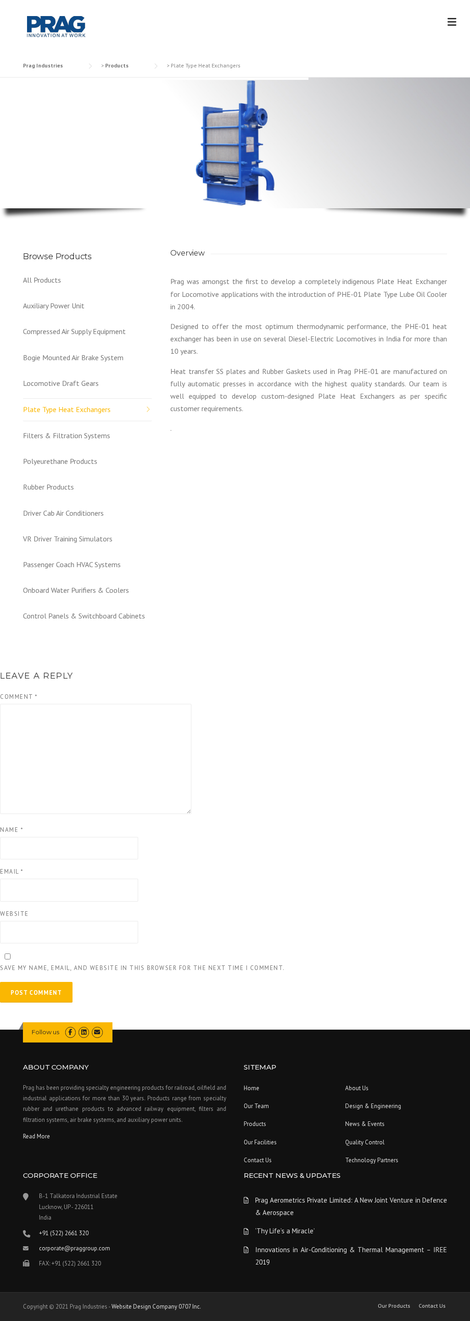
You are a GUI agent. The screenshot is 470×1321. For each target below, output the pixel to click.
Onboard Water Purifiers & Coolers (76, 590)
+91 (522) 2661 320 (64, 1233)
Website (14, 914)
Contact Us (258, 1160)
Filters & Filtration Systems (66, 435)
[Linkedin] (83, 1032)
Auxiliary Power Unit (53, 305)
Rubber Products (48, 486)
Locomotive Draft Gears (61, 383)
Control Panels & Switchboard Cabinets (84, 615)
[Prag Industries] (56, 27)
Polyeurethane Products (60, 461)
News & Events (365, 1124)
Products (255, 1124)
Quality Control (365, 1142)
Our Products (394, 1306)
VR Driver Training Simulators (67, 538)
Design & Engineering (373, 1106)
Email (12, 871)
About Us (357, 1088)
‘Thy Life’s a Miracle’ (285, 1230)
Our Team (256, 1106)
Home (251, 1088)
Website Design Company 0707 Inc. (156, 1306)
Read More (36, 1136)
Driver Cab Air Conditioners (63, 513)
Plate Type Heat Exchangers (67, 409)
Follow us (45, 1032)
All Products (42, 279)
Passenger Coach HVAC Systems (72, 564)
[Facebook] (70, 1032)
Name (11, 830)
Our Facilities (260, 1142)
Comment (19, 697)
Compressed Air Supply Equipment (74, 331)
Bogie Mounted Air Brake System (73, 357)
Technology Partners (371, 1160)
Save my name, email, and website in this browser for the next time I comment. (142, 968)
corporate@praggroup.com (74, 1248)
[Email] (97, 1032)
